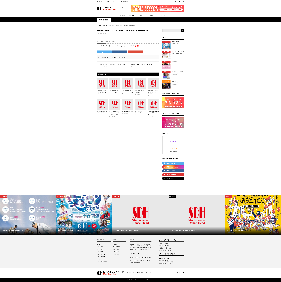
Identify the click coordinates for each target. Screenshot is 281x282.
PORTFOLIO (173, 141)
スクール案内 (132, 15)
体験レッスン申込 (101, 254)
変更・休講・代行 (119, 57)
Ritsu (107, 57)
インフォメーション (120, 15)
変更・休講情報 (104, 20)
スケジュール (142, 15)
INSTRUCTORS (173, 145)
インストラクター (153, 15)
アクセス (163, 15)
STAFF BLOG (173, 148)
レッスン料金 (100, 251)
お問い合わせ (148, 272)
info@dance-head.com (164, 260)
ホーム (98, 244)
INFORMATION (173, 138)
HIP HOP (113, 57)
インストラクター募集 (102, 261)
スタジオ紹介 (100, 249)
